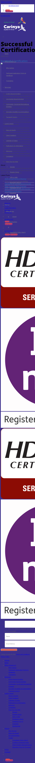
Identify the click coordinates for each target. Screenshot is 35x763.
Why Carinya (12, 668)
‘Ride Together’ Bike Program (15, 186)
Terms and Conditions (23, 654)
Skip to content (6, 2)
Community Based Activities (17, 682)
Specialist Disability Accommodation (20, 689)
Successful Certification (13, 191)
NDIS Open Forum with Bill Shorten (17, 189)
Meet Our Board (14, 733)
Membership (16, 726)
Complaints (12, 707)
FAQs (7, 749)
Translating (12, 675)
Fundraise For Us (17, 721)
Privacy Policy (5, 657)
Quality (11, 738)
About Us (7, 203)
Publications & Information (17, 703)
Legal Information (10, 208)
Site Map (7, 210)
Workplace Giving (17, 719)
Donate (14, 712)
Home (7, 660)
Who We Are (12, 731)
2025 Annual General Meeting (15, 179)
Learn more (9, 693)
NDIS (6, 54)
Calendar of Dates (14, 700)
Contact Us (8, 212)
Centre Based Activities (16, 679)
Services (8, 87)
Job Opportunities (14, 735)
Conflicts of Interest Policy (20, 742)
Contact (7, 752)
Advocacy (12, 705)
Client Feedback (13, 698)
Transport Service (14, 691)
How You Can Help (14, 710)
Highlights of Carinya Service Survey (18, 184)
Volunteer (13, 193)
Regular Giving (16, 714)
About (7, 728)
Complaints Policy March (18, 232)
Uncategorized (4, 56)
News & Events (13, 696)
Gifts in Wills (16, 717)
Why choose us (10, 665)
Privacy (7, 205)
